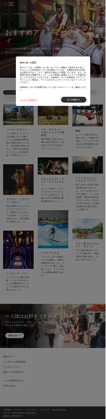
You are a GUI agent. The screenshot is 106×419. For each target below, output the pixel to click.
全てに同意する (73, 100)
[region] (53, 81)
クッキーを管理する (28, 100)
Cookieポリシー (64, 87)
